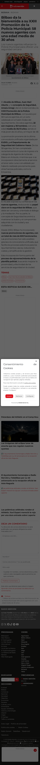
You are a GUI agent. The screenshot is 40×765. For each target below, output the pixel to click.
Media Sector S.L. (23, 402)
